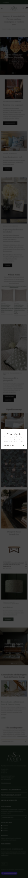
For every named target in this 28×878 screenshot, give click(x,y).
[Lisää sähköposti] (23, 445)
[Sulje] (25, 431)
